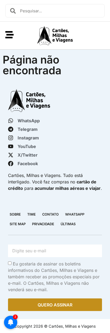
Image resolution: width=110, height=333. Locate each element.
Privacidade (43, 224)
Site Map (18, 224)
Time (31, 214)
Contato (50, 214)
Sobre (15, 214)
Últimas (68, 224)
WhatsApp (74, 214)
